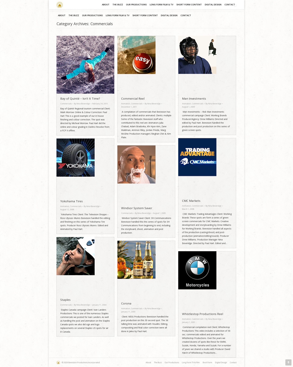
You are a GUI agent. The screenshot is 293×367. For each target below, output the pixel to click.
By (82, 103)
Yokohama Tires (71, 201)
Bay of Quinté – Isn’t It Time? (80, 99)
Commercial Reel (133, 99)
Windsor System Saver (136, 208)
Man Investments (194, 99)
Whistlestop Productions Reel (202, 314)
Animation (125, 103)
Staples (65, 300)
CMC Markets (191, 201)
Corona (126, 303)
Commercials (66, 103)
